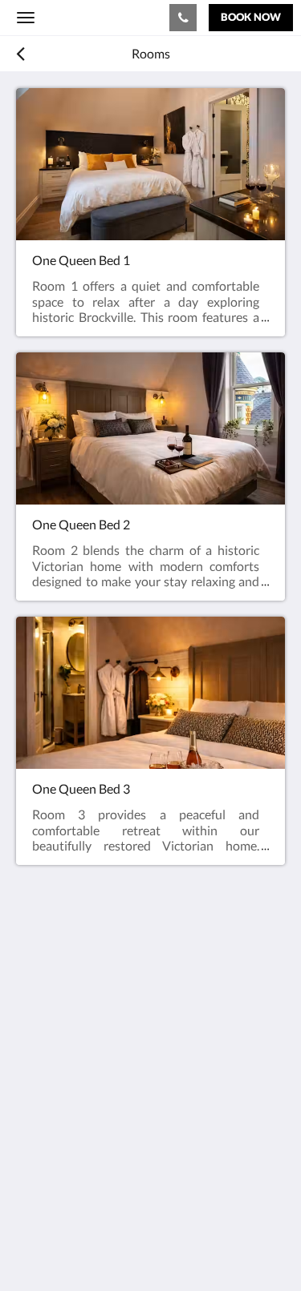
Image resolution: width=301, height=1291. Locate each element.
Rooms (35, 1126)
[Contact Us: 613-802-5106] (183, 17)
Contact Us (47, 1167)
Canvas (104, 1247)
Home (33, 1112)
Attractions (47, 1153)
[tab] (150, 1086)
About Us (42, 1180)
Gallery (36, 1140)
